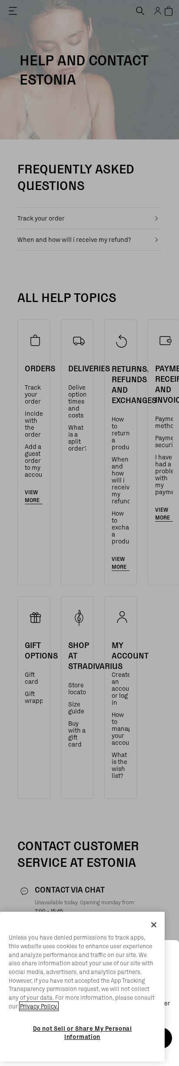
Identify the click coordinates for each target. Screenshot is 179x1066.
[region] (82, 987)
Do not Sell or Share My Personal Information (82, 1032)
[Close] (153, 924)
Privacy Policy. (39, 1006)
